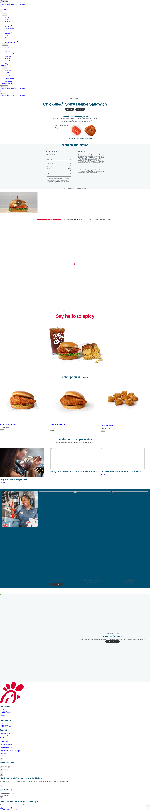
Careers (4, 723)
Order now (2, 91)
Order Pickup (6, 809)
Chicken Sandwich (60, 425)
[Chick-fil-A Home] (3, 9)
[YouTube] (3, 737)
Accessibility (5, 735)
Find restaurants (5, 1)
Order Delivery (15, 809)
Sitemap (4, 753)
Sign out (23, 4)
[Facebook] (2, 737)
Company (4, 711)
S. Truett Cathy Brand (7, 714)
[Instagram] (0, 737)
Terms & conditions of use (8, 744)
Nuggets (107, 425)
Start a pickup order (93, 582)
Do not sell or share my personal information (12, 751)
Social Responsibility (7, 712)
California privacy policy (7, 747)
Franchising (5, 725)
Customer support (6, 733)
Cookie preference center (8, 749)
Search (10, 770)
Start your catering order (112, 641)
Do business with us (7, 726)
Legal (3, 740)
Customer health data (7, 743)
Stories (4, 715)
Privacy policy (5, 746)
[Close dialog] (64, 310)
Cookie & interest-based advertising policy (12, 750)
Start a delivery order (56, 584)
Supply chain (5, 741)
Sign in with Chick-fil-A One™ (6, 784)
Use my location (5, 770)
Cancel (1, 795)
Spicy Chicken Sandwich (8, 424)
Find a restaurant (130, 582)
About (3, 709)
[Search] (1, 6)
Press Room (5, 717)
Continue (6, 795)
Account (19, 4)
